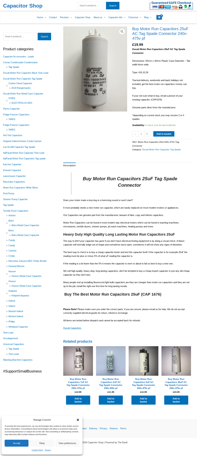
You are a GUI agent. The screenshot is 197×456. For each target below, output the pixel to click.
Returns (114, 428)
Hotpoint (12, 291)
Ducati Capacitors (72, 328)
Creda (11, 256)
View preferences (67, 443)
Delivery (93, 428)
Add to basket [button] (78, 400)
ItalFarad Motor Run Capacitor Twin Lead (23, 152)
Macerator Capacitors (14, 181)
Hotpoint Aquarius (20, 295)
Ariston (12, 215)
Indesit (11, 300)
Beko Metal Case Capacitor (25, 225)
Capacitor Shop (22, 6)
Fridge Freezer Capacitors (16, 114)
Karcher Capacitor (12, 164)
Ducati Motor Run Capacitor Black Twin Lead (25, 73)
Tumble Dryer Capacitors (15, 210)
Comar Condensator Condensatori (20, 62)
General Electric (16, 266)
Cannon (12, 250)
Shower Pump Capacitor (15, 199)
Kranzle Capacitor (12, 170)
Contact (83, 428)
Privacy (48, 450)
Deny (42, 443)
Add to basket (163, 134)
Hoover (12, 271)
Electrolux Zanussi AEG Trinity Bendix (27, 261)
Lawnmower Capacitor (14, 176)
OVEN (11, 98)
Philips (11, 321)
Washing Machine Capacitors (17, 359)
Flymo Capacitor (11, 108)
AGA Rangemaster (21, 88)
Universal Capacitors (13, 344)
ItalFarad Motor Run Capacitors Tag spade (24, 158)
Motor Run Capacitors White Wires (20, 187)
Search (112, 5)
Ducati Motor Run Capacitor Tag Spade (22, 78)
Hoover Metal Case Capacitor (26, 276)
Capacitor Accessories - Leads (18, 56)
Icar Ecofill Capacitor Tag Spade (19, 147)
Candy (11, 240)
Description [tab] (69, 165)
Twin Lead (8, 332)
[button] (77, 419)
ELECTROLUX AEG (22, 103)
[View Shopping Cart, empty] (159, 17)
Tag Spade (13, 67)
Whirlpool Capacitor (18, 326)
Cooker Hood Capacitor (20, 83)
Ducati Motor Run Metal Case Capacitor (23, 93)
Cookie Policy (37, 450)
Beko (11, 220)
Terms (123, 428)
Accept (16, 443)
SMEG (11, 119)
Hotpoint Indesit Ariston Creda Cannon (22, 141)
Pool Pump (8, 193)
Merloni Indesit (15, 311)
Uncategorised (10, 338)
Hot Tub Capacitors (12, 135)
